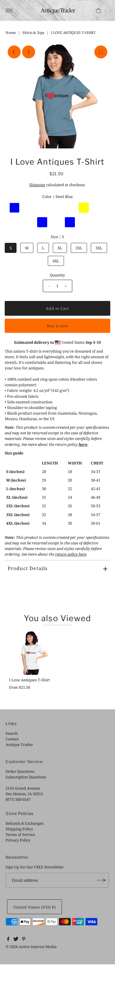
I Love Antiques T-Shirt (29, 680)
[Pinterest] (23, 939)
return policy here (70, 554)
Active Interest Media (38, 946)
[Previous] (14, 51)
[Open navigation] (9, 10)
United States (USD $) (34, 907)
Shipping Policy (19, 829)
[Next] (28, 51)
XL (60, 248)
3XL (99, 248)
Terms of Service (20, 834)
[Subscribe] (101, 880)
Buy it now (57, 325)
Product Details (28, 568)
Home (11, 32)
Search (12, 733)
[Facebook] (8, 939)
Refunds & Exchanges (25, 823)
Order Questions (20, 771)
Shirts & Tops (33, 32)
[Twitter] (15, 939)
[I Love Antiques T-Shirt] (31, 653)
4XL (55, 260)
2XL (78, 248)
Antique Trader (19, 744)
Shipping (37, 184)
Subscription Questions (26, 777)
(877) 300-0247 (18, 799)
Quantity (57, 275)
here (83, 444)
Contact (12, 739)
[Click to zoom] (100, 51)
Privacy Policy (18, 840)
